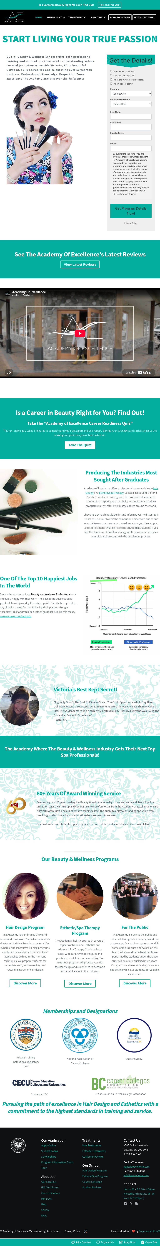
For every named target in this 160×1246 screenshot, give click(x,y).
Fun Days (46, 1198)
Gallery (45, 1210)
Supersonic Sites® (149, 1231)
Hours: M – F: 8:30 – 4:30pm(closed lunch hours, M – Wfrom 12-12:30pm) (139, 1194)
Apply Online (48, 1145)
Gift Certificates (50, 1187)
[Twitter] (131, 1203)
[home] (15, 17)
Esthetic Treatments (94, 1151)
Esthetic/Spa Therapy (111, 492)
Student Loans (49, 1151)
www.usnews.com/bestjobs (15, 616)
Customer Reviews (93, 1156)
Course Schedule (92, 1181)
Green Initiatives (50, 1193)
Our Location (48, 1181)
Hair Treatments (91, 1145)
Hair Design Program (94, 1170)
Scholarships (48, 1156)
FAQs (44, 1215)
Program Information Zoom (57, 1162)
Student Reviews (91, 1187)
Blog (43, 1204)
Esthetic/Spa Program (95, 1176)
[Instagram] (137, 1203)
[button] (55, 17)
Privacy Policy (72, 1231)
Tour (44, 1168)
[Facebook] (125, 1203)
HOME (38, 17)
